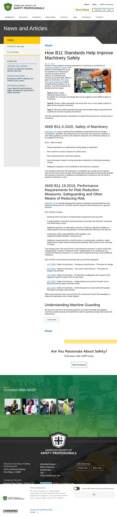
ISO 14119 (51, 288)
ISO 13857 (51, 281)
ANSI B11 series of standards (57, 81)
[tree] (22, 49)
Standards (36, 17)
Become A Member (82, 10)
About (86, 4)
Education (23, 17)
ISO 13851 (51, 269)
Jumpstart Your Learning (17, 66)
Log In (109, 10)
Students (99, 17)
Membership (9, 17)
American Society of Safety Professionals (24, 7)
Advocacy (64, 17)
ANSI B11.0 (49, 132)
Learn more (51, 320)
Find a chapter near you (50, 475)
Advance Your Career (16, 76)
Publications (50, 17)
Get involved (79, 364)
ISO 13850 (51, 264)
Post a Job (83, 468)
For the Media (13, 52)
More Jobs (97, 468)
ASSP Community (106, 4)
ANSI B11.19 (50, 203)
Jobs (42, 472)
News (75, 17)
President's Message (15, 46)
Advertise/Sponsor (48, 463)
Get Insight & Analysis (16, 85)
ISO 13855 (51, 275)
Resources (86, 17)
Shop (94, 4)
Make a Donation (47, 466)
